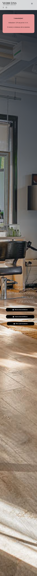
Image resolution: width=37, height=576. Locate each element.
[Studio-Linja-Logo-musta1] (9, 2)
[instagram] (6, 7)
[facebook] (3, 7)
